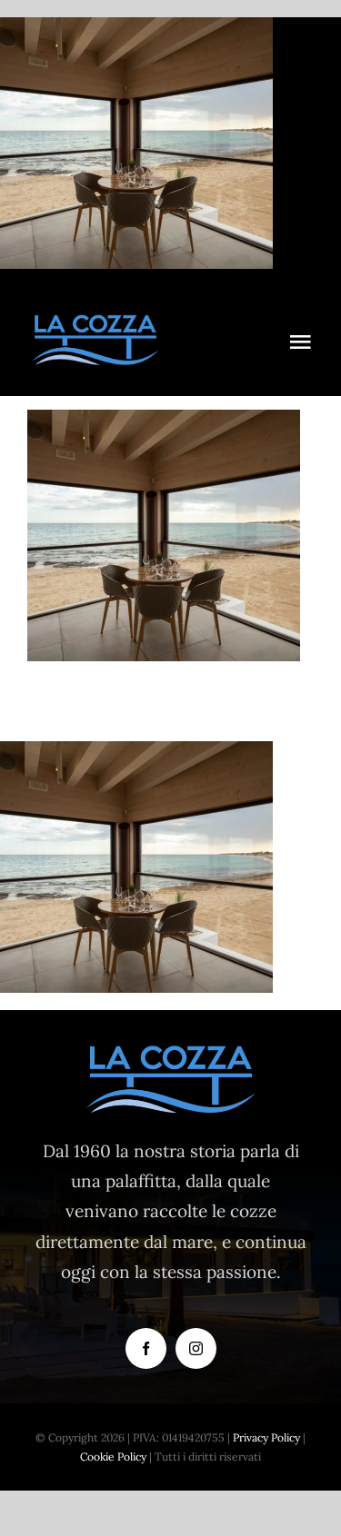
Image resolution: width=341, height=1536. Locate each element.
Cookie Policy (113, 1456)
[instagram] (196, 1348)
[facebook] (145, 1348)
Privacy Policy (266, 1437)
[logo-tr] (95, 321)
